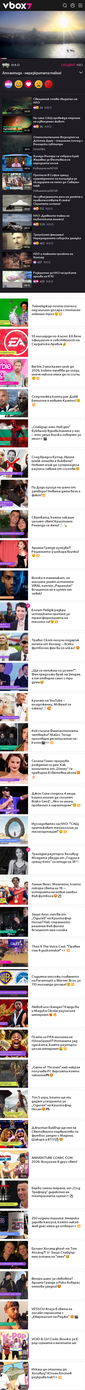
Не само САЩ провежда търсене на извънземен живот (56, 119)
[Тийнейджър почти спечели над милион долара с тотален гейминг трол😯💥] (14, 313)
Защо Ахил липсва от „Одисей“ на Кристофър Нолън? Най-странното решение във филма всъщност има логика (51, 922)
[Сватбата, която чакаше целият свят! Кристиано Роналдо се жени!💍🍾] (14, 524)
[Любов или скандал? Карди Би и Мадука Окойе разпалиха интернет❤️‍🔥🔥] (14, 1013)
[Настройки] (77, 18)
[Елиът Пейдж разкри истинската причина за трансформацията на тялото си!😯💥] (14, 616)
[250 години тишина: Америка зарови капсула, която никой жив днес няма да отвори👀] (14, 1225)
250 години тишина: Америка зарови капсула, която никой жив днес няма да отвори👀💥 (56, 1222)
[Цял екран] (77, 53)
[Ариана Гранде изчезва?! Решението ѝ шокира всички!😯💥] (14, 554)
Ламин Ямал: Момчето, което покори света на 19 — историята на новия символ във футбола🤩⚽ (56, 890)
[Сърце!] (28, 84)
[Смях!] (18, 84)
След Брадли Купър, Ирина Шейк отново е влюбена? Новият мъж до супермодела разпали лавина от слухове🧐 (56, 462)
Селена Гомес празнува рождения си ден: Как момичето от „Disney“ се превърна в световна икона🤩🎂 (56, 768)
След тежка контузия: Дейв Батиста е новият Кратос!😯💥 (56, 400)
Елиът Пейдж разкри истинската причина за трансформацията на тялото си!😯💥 (51, 615)
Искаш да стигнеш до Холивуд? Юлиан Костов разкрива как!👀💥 (52, 1373)
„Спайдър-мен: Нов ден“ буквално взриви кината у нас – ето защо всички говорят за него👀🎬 (56, 432)
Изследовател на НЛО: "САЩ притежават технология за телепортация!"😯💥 (55, 827)
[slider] (6, 48)
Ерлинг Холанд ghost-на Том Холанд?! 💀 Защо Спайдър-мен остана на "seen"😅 (54, 1252)
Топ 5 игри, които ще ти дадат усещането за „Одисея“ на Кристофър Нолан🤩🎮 (51, 1103)
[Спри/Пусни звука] (15, 53)
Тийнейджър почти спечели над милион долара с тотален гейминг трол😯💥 (56, 310)
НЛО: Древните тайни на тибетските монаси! (51, 217)
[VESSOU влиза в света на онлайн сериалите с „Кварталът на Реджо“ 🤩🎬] (14, 1315)
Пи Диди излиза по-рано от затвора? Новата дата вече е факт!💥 (56, 491)
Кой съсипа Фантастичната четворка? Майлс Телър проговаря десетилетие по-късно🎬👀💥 (55, 736)
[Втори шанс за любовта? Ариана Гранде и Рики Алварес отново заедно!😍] (14, 1285)
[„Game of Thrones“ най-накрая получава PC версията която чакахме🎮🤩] (14, 1074)
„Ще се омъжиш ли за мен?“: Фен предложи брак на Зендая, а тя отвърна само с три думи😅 (56, 676)
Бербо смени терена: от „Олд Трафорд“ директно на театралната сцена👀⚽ (56, 1192)
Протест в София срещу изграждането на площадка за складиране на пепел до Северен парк (56, 180)
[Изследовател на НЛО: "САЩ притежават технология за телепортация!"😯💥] (14, 830)
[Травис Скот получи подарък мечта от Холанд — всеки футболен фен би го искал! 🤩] (14, 647)
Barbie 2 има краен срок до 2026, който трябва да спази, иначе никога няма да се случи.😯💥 (56, 372)
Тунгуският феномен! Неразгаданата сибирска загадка (57, 236)
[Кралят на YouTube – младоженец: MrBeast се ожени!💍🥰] (14, 707)
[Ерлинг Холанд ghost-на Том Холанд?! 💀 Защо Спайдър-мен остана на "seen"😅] (14, 1255)
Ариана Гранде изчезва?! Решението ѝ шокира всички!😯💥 (55, 551)
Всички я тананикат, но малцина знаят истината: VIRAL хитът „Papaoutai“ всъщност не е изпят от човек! (53, 585)
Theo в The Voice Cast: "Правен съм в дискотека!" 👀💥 (56, 948)
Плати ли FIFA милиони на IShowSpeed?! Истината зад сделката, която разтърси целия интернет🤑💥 (54, 1042)
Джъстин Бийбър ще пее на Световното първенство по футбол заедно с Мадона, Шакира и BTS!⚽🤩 (55, 1133)
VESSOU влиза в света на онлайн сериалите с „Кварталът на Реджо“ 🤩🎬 (55, 1312)
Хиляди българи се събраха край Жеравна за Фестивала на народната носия (56, 159)
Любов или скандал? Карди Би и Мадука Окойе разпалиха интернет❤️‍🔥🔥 (55, 1010)
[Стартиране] (7, 53)
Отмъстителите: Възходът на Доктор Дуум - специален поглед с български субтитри (58, 140)
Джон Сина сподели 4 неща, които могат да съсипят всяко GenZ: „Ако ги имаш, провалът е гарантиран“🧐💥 (56, 799)
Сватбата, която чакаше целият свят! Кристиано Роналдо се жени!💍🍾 (53, 521)
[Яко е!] (8, 84)
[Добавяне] (77, 27)
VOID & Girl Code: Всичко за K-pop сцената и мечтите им (55, 1341)
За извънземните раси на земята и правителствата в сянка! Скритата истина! (58, 200)
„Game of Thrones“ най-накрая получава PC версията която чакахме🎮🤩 (56, 1071)
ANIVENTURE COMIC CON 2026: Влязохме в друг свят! (54, 1159)
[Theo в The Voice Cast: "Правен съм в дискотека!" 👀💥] (14, 953)
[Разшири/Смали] (68, 53)
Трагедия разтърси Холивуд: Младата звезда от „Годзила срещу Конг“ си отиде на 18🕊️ (56, 857)
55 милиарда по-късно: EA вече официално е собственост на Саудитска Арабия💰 (56, 340)
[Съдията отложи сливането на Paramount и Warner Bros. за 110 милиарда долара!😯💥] (14, 983)
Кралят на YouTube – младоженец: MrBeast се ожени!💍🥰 (51, 704)
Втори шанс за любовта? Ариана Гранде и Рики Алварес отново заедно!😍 (56, 1282)
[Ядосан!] (48, 84)
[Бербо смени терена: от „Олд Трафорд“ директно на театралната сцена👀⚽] (14, 1195)
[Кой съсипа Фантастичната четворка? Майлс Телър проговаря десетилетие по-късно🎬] (14, 737)
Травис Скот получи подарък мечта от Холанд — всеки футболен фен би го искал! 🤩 (56, 644)
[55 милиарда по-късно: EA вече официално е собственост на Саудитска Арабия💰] (14, 343)
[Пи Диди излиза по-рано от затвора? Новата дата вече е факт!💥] (14, 494)
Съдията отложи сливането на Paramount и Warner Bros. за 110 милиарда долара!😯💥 (56, 980)
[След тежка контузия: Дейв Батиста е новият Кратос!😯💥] (14, 403)
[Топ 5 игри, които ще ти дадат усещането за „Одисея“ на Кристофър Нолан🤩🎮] (14, 1104)
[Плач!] (38, 84)
